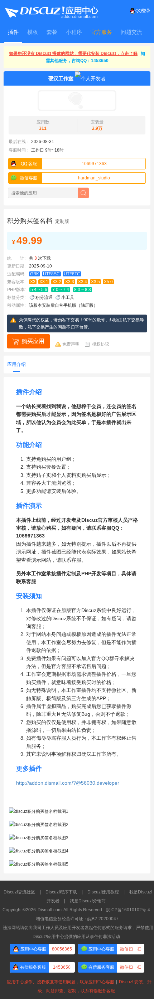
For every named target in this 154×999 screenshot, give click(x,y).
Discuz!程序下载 (61, 892)
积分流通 (44, 297)
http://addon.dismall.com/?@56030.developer (67, 783)
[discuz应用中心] (51, 10)
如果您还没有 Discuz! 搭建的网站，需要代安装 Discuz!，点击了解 (73, 53)
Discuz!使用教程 (103, 892)
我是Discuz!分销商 (88, 900)
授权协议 (100, 344)
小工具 (67, 297)
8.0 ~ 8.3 (82, 289)
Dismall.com (50, 909)
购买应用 (32, 341)
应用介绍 (16, 364)
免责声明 (71, 344)
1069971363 (64, 163)
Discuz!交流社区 (19, 892)
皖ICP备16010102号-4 (128, 909)
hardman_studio (65, 177)
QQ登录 (142, 10)
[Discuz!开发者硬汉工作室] (77, 100)
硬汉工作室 (60, 78)
